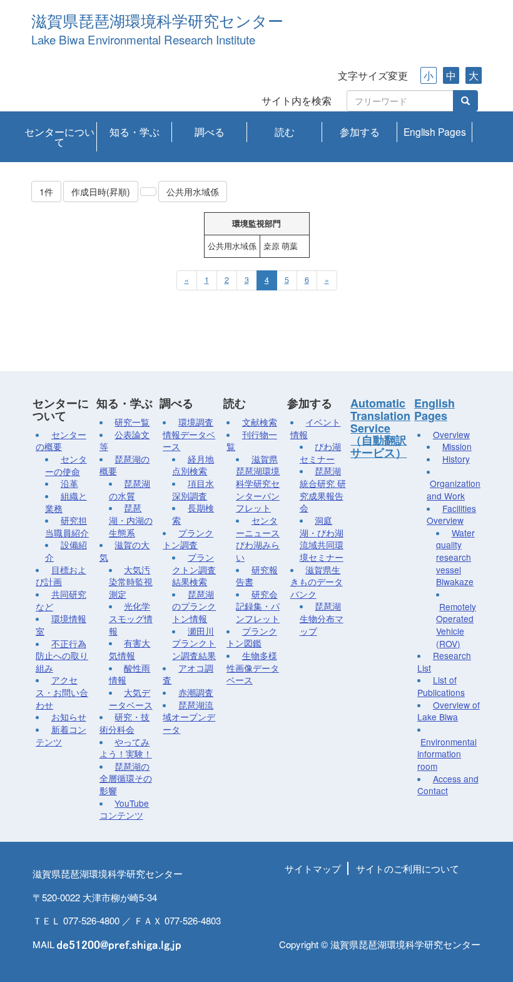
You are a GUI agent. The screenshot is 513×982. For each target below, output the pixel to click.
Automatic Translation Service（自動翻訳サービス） (380, 428)
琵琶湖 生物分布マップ (321, 618)
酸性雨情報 (130, 674)
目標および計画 (61, 575)
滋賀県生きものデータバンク (316, 581)
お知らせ (68, 716)
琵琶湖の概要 (124, 465)
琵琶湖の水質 (130, 489)
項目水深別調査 (193, 489)
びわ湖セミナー (321, 452)
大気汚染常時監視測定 (131, 581)
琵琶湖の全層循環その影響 (125, 778)
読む (285, 131)
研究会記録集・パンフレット (258, 606)
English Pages (435, 131)
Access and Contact (448, 784)
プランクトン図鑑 (251, 637)
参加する (360, 131)
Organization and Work (453, 489)
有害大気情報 (130, 649)
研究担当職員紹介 (67, 526)
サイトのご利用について (407, 868)
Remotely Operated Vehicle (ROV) (456, 625)
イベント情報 (315, 428)
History (456, 459)
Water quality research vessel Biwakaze (455, 557)
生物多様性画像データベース (252, 667)
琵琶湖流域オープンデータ (189, 716)
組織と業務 (66, 501)
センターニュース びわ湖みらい (258, 538)
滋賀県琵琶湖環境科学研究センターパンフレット (258, 483)
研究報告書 (257, 575)
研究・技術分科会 (124, 722)
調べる (210, 131)
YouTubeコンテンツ (124, 809)
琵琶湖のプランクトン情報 (194, 606)
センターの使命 (66, 465)
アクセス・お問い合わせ (62, 691)
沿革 (69, 483)
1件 (46, 191)
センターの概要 (61, 440)
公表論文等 (124, 440)
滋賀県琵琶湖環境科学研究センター (157, 21)
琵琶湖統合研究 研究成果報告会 (323, 489)
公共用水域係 (192, 191)
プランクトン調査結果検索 (194, 569)
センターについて (59, 136)
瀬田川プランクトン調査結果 (194, 643)
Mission (457, 446)
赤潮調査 (195, 692)
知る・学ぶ (134, 131)
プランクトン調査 (188, 538)
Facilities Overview (451, 514)
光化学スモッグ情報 (131, 618)
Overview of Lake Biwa (448, 711)
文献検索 (259, 422)
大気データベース (131, 698)
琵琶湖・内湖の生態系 (131, 519)
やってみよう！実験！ (125, 747)
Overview (451, 434)
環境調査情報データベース (189, 434)
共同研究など (61, 600)
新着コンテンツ (61, 735)
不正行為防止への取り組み (62, 655)
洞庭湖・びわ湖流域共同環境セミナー (321, 538)
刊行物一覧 (251, 440)
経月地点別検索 (193, 465)
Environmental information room (447, 753)
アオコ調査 (188, 674)
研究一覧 (132, 422)
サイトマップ (313, 868)
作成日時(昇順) (100, 191)
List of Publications (441, 685)
